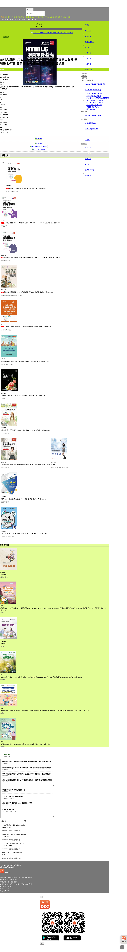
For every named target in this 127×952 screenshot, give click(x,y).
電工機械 (28, 17)
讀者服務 (84, 144)
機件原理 (34, 17)
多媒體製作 (21, 17)
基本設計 (14, 17)
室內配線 (63, 17)
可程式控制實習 (49, 17)
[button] (5, 871)
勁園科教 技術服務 (8, 809)
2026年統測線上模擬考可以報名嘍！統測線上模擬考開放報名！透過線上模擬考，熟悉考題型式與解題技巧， (36, 774)
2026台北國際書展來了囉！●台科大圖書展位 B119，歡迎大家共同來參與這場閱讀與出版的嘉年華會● (33, 780)
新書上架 (5, 155)
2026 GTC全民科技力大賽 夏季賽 (12, 796)
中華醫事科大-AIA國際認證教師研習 (13, 790)
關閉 (42, 943)
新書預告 (5, 156)
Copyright (3, 865)
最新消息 (7, 754)
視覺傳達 (57, 17)
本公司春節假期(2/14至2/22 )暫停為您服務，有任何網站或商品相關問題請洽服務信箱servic (30, 768)
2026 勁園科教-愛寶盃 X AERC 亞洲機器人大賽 (17, 803)
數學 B (69, 17)
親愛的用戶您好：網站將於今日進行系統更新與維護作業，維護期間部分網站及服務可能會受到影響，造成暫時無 (37, 761)
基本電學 (8, 17)
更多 (2, 162)
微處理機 (41, 17)
